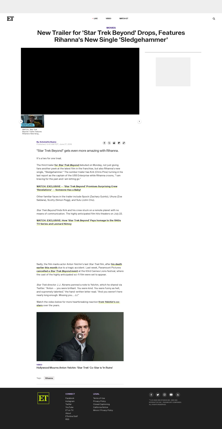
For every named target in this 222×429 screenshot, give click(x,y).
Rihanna (49, 378)
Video (108, 18)
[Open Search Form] (214, 18)
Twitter (68, 404)
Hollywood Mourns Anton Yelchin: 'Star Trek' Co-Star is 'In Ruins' (75, 367)
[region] (80, 81)
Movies (111, 28)
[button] (80, 336)
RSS (67, 419)
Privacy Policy (99, 401)
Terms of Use (99, 398)
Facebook (69, 398)
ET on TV (69, 410)
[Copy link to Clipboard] (124, 143)
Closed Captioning (101, 404)
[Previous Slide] (21, 121)
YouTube (69, 407)
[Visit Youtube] (171, 394)
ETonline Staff (71, 416)
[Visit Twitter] (158, 395)
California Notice (100, 407)
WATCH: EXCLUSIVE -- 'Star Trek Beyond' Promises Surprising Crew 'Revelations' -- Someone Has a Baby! (77, 188)
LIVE (96, 18)
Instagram (69, 401)
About (68, 413)
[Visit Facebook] (151, 395)
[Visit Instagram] (164, 395)
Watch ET (123, 18)
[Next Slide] (139, 121)
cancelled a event (57, 271)
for (66, 165)
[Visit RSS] (178, 395)
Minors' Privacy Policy (103, 410)
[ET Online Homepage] (10, 19)
